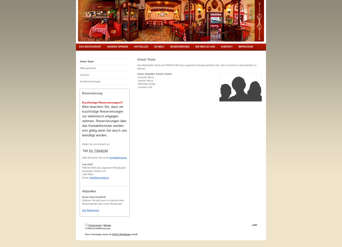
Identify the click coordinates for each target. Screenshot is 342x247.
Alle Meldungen (90, 210)
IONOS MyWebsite (121, 234)
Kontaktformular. (118, 157)
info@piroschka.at (99, 177)
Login (254, 224)
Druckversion (95, 225)
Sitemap (107, 225)
